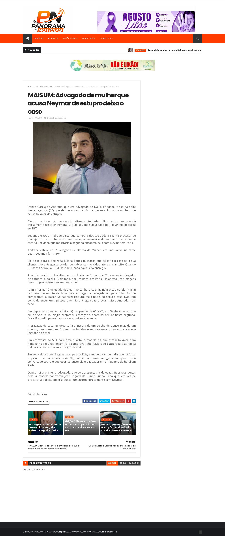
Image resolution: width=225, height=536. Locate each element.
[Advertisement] (174, 101)
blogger (112, 463)
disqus (123, 463)
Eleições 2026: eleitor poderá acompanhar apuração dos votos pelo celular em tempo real (80, 426)
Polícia (39, 38)
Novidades (88, 38)
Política (33, 420)
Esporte (53, 38)
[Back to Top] (200, 532)
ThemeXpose (110, 531)
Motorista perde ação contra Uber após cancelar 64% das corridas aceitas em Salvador (116, 427)
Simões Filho (70, 38)
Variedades (106, 38)
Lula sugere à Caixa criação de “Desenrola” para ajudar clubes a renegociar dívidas (45, 427)
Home (30, 86)
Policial (38, 86)
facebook (134, 463)
